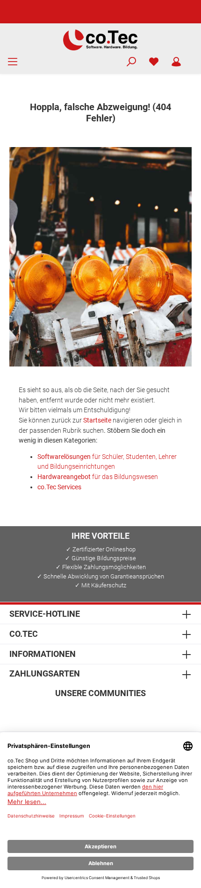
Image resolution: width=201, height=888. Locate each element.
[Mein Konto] (176, 62)
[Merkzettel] (154, 62)
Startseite (97, 420)
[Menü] (12, 62)
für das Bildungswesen (97, 477)
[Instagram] (78, 712)
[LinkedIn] (145, 712)
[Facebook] (55, 712)
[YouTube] (123, 712)
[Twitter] (100, 712)
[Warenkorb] (193, 57)
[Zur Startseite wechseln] (100, 39)
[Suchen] (131, 62)
